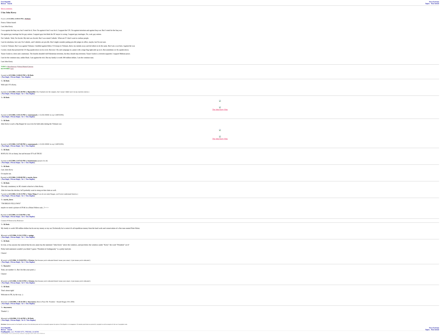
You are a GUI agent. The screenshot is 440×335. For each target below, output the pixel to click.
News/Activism (434, 2)
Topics (427, 3)
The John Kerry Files (220, 110)
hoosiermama (32, 161)
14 (2, 318)
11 (1, 260)
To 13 (23, 320)
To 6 (22, 216)
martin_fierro (32, 177)
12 (2, 281)
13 (2, 302)
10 (2, 235)
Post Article (435, 3)
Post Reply (5, 77)
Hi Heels (30, 75)
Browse (3, 3)
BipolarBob (32, 92)
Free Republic (6, 2)
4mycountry (32, 302)
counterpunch (32, 115)
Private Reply (15, 77)
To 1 (22, 94)
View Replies (25, 77)
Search (9, 3)
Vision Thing (32, 194)
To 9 (22, 283)
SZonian (31, 260)
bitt (29, 215)
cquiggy (31, 235)
